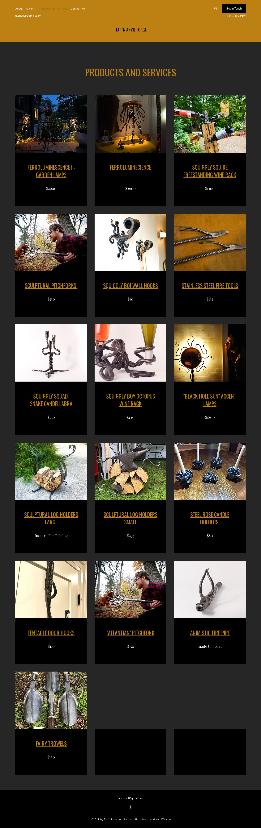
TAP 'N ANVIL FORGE (131, 30)
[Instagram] (215, 8)
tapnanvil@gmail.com (28, 15)
